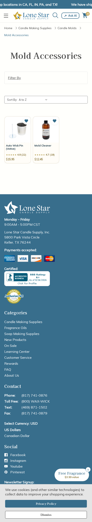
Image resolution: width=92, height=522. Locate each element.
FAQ (7, 369)
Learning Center (17, 351)
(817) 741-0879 (34, 413)
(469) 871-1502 (34, 407)
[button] (26, 121)
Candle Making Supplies (23, 322)
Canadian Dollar (17, 436)
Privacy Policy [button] (46, 504)
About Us (11, 375)
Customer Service (18, 357)
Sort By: (12, 99)
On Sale (10, 345)
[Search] (55, 15)
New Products (15, 340)
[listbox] (34, 99)
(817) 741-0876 (34, 395)
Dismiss (46, 515)
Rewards (11, 363)
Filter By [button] (14, 78)
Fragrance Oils (15, 328)
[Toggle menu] (7, 16)
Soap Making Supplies (21, 334)
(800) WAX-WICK (35, 401)
